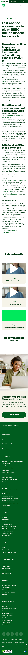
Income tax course (7, 615)
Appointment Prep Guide (9, 526)
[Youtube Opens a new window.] (16, 634)
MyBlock (4, 517)
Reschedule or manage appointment (12, 461)
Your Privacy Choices (19, 651)
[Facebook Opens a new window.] (8, 634)
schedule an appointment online (10, 194)
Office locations (6, 590)
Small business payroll (8, 500)
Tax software (5, 470)
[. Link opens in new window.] (7, 652)
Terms (3, 547)
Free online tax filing (7, 468)
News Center (5, 617)
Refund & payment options (9, 528)
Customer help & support (9, 585)
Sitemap (4, 594)
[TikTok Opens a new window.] (3, 634)
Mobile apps (5, 519)
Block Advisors (6, 494)
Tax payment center (7, 531)
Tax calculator (6, 521)
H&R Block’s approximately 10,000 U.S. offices (14, 180)
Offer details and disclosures (11, 425)
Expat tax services (7, 482)
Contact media (14, 414)
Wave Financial (6, 505)
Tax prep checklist (7, 524)
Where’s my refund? (7, 533)
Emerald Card (6, 566)
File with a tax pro (7, 465)
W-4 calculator (6, 535)
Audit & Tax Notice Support (9, 479)
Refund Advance (6, 573)
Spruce (4, 564)
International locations (8, 592)
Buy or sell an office (7, 613)
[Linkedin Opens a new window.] (21, 634)
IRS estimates (21, 67)
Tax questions (6, 587)
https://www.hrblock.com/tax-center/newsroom (9, 231)
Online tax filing (6, 463)
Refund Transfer (6, 568)
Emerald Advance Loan (8, 571)
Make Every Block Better (9, 608)
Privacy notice (6, 549)
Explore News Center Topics (12, 10)
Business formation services (10, 503)
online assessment (7, 191)
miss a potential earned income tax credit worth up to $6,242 (12, 116)
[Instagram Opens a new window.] (12, 634)
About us (4, 606)
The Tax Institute (6, 622)
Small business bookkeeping (10, 498)
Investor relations (7, 620)
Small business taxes (8, 496)
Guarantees (5, 624)
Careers (4, 611)
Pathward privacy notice (9, 552)
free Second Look (6, 81)
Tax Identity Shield (7, 477)
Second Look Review (8, 472)
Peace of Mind (6, 475)
